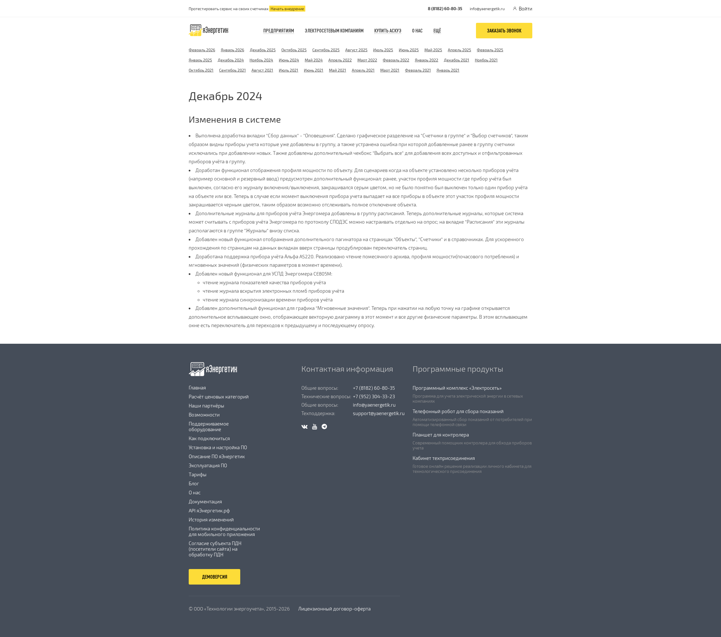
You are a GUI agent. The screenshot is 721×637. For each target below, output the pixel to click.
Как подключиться (209, 438)
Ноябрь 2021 (486, 60)
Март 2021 (389, 70)
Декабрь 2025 (263, 49)
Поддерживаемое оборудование (209, 426)
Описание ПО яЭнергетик (217, 456)
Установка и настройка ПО (218, 447)
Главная (197, 387)
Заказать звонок (504, 30)
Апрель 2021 (363, 70)
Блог (194, 483)
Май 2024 (314, 60)
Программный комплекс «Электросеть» (457, 388)
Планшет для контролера (441, 434)
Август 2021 (262, 70)
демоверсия (214, 576)
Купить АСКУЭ (387, 30)
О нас (195, 492)
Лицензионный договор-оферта (334, 608)
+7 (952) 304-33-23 (374, 396)
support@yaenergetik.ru (379, 413)
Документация (205, 501)
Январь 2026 (232, 49)
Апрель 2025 (459, 49)
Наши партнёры (206, 405)
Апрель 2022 (340, 60)
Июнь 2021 (313, 70)
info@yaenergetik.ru (487, 8)
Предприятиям (278, 30)
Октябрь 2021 (201, 70)
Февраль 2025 (490, 49)
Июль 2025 (383, 49)
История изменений (211, 519)
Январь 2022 (426, 60)
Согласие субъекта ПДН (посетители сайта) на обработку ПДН (215, 548)
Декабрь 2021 (456, 60)
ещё (437, 30)
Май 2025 (433, 49)
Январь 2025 (200, 60)
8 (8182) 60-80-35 (445, 8)
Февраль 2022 (396, 60)
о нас (417, 30)
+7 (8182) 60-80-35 (374, 388)
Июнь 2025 (409, 49)
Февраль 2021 (418, 70)
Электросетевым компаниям (334, 30)
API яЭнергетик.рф (209, 510)
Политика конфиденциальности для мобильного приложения (224, 531)
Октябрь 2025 (294, 49)
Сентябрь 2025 (326, 49)
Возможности (204, 414)
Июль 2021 (288, 70)
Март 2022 (367, 60)
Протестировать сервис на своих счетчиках (246, 8)
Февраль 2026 (202, 49)
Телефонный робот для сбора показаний (458, 411)
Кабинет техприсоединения (444, 458)
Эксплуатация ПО (208, 465)
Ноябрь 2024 (261, 60)
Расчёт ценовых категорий (219, 396)
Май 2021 (337, 70)
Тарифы (197, 474)
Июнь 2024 (289, 60)
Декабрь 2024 (231, 60)
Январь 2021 (448, 70)
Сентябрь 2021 (232, 70)
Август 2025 (356, 49)
